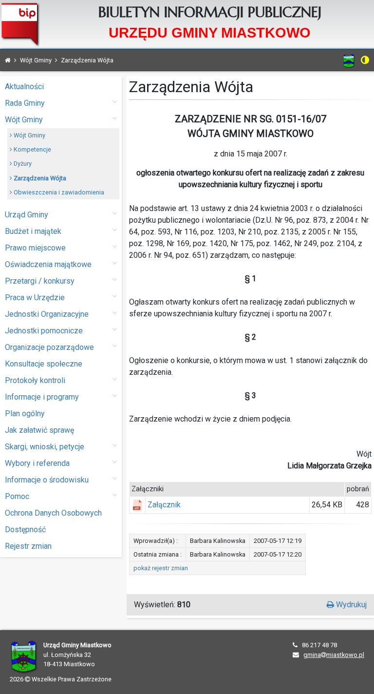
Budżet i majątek (33, 231)
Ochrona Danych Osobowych (53, 513)
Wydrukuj (350, 604)
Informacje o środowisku (47, 479)
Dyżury (22, 163)
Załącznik (164, 504)
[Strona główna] (8, 60)
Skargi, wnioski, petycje (44, 446)
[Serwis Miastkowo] (349, 60)
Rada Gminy (25, 103)
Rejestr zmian (28, 546)
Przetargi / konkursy (40, 281)
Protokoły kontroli (35, 380)
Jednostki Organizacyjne (47, 314)
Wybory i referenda (37, 463)
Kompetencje (31, 149)
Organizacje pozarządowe (49, 347)
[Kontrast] (365, 60)
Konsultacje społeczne (43, 363)
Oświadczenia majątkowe (48, 264)
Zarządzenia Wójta (39, 178)
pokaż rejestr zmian (160, 568)
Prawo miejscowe (35, 247)
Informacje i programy (42, 397)
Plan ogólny (25, 413)
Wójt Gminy (24, 119)
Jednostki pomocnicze (44, 330)
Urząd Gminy (26, 214)
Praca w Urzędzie (35, 297)
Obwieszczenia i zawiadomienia (58, 192)
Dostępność (25, 529)
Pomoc (17, 496)
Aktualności (24, 86)
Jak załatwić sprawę (39, 430)
